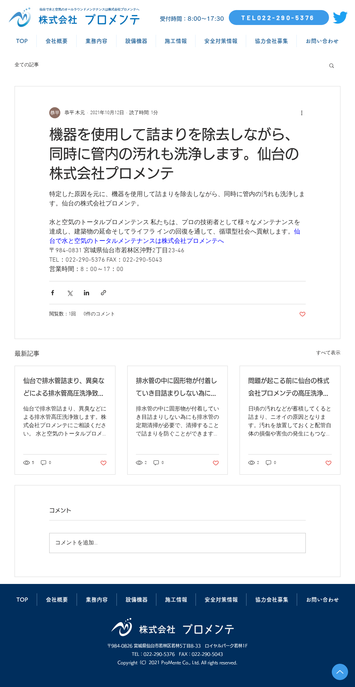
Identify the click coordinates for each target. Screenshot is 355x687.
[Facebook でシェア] (52, 292)
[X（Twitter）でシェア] (69, 292)
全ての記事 (27, 65)
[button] (331, 65)
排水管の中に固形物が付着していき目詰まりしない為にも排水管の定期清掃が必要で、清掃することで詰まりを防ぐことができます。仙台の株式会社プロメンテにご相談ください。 (176, 388)
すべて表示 (328, 353)
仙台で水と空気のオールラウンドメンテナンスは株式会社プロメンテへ (89, 9)
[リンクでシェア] (103, 292)
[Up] (340, 672)
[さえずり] (340, 17)
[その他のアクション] (301, 113)
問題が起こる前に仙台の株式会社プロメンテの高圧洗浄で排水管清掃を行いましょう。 (288, 388)
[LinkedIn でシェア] (86, 292)
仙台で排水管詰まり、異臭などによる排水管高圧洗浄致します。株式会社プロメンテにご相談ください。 (63, 388)
